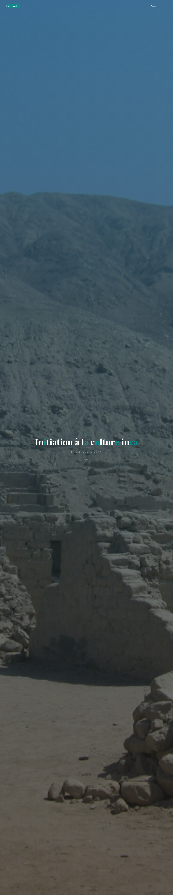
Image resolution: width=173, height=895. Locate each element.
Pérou (86, 433)
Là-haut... (12, 6)
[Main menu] (165, 6)
